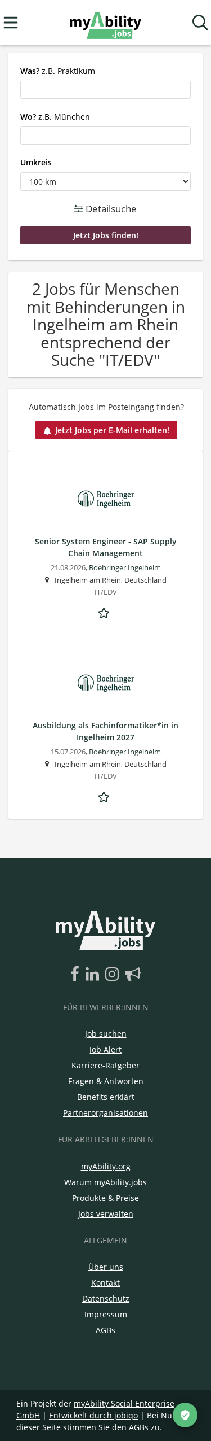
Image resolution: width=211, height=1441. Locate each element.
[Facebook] (76, 974)
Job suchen (106, 1033)
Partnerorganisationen (105, 1112)
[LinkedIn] (94, 974)
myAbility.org (106, 1166)
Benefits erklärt (105, 1096)
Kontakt (105, 1282)
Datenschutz (105, 1298)
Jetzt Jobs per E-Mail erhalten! (112, 430)
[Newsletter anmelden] (133, 974)
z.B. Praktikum (57, 71)
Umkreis (36, 162)
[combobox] (105, 90)
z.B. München (55, 116)
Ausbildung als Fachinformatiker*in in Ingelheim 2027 (105, 731)
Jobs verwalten (105, 1213)
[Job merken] (106, 611)
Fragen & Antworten (105, 1081)
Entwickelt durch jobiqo (93, 1415)
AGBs (105, 1330)
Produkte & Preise (105, 1198)
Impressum (105, 1314)
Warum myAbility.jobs (105, 1182)
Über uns (105, 1266)
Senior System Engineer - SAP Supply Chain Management (106, 547)
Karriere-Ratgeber (105, 1065)
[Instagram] (114, 974)
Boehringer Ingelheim (125, 568)
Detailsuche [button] (110, 209)
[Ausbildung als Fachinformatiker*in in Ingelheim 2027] (105, 683)
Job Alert (105, 1049)
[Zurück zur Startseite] (105, 23)
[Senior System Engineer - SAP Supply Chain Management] (105, 499)
